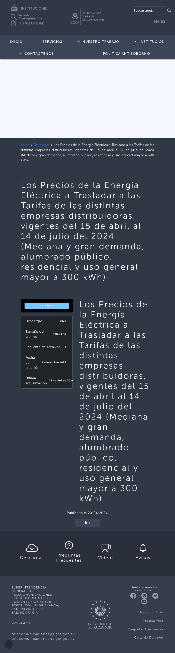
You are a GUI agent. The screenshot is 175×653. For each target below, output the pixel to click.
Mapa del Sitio (151, 612)
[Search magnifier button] (169, 10)
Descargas (42, 145)
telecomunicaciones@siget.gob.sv (43, 634)
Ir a (87, 522)
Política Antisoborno (126, 54)
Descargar (46, 306)
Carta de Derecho (148, 637)
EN (156, 21)
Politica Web (153, 621)
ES (163, 21)
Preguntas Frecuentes (145, 629)
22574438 (21, 623)
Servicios (52, 42)
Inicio (16, 42)
